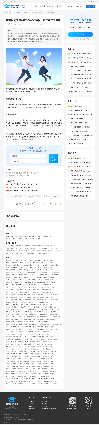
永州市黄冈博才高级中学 (33, 331)
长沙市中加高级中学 (45, 274)
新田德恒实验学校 (10, 289)
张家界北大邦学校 (49, 326)
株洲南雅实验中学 (33, 314)
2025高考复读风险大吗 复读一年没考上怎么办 (82, 114)
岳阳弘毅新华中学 (56, 248)
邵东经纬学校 (18, 299)
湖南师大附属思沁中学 (11, 250)
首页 (11, 1)
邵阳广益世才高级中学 (37, 245)
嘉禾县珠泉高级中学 (11, 383)
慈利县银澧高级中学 (37, 378)
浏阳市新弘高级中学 (38, 319)
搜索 (15, 1)
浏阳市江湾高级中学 (35, 321)
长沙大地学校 (36, 262)
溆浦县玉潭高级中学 (23, 358)
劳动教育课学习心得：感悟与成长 (19, 176)
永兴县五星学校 (10, 284)
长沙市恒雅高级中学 (37, 279)
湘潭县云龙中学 (10, 245)
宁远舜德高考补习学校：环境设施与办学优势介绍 (23, 184)
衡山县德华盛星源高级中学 (39, 299)
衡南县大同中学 (40, 329)
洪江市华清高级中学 (11, 358)
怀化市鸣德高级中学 (36, 361)
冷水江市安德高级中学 (11, 356)
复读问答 (60, 6)
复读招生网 (12, 12)
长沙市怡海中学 (21, 272)
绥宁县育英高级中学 (11, 376)
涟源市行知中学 (10, 331)
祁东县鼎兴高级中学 (25, 378)
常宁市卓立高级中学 (11, 363)
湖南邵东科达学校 (10, 272)
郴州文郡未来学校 (20, 284)
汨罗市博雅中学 (28, 311)
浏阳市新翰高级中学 (50, 319)
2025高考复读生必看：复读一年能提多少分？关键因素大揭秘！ (82, 83)
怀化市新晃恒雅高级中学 (27, 282)
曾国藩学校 (57, 307)
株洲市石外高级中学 (37, 381)
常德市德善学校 (49, 269)
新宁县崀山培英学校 (11, 294)
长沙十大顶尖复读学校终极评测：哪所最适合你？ (82, 191)
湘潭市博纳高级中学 (11, 326)
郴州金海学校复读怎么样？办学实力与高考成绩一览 (24, 190)
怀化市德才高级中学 (23, 371)
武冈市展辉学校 (54, 294)
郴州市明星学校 (10, 329)
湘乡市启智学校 (43, 314)
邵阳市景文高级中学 (48, 346)
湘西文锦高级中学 (34, 376)
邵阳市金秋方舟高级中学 (12, 366)
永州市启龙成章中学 (34, 289)
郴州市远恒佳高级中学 (23, 349)
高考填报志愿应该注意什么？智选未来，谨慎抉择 (24, 173)
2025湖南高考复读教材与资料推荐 (80, 127)
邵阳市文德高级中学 (50, 344)
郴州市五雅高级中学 (40, 282)
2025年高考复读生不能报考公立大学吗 (82, 179)
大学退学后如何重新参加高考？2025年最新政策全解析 (82, 53)
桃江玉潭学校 (21, 316)
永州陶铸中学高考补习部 (48, 287)
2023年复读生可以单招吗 (78, 143)
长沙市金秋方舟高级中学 (12, 262)
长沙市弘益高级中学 (24, 250)
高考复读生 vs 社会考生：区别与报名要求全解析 (82, 91)
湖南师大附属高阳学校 (11, 292)
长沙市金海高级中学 (56, 274)
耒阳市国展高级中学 (49, 378)
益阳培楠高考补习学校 (24, 269)
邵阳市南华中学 (27, 299)
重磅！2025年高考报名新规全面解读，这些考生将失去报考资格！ (82, 70)
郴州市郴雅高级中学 (48, 356)
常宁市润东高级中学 (38, 344)
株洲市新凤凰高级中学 (11, 381)
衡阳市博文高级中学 (48, 304)
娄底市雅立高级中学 (24, 373)
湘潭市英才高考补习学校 (36, 267)
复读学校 (42, 6)
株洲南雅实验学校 (54, 265)
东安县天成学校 (23, 287)
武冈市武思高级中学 (24, 353)
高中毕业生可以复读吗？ (78, 106)
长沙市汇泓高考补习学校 (22, 260)
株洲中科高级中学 (30, 339)
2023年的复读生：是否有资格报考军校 (82, 135)
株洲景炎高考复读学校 (26, 265)
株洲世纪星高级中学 (38, 326)
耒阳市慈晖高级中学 (23, 341)
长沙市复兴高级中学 (32, 272)
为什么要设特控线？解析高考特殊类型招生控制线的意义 (82, 175)
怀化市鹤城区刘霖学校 (46, 358)
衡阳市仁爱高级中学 (11, 351)
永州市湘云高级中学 (11, 368)
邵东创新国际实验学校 (37, 269)
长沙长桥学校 (9, 253)
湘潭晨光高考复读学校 (11, 267)
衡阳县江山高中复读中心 (45, 302)
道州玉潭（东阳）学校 (11, 287)
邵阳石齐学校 (9, 299)
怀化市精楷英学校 (20, 331)
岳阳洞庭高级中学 (45, 248)
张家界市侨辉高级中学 (11, 373)
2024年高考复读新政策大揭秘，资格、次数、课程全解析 (82, 78)
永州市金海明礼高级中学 (45, 284)
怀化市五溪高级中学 (37, 383)
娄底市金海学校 (10, 309)
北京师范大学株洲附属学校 (40, 265)
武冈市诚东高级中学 (48, 361)
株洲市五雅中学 (10, 314)
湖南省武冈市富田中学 (11, 297)
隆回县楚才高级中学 (24, 346)
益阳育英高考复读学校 (11, 269)
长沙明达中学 (9, 236)
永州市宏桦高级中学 (46, 289)
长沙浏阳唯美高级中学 (49, 279)
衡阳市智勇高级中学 (11, 349)
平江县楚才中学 (10, 311)
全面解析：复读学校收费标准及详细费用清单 (82, 166)
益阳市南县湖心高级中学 (12, 319)
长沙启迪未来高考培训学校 (12, 265)
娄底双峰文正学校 (45, 309)
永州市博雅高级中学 (36, 292)
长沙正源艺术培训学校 (11, 302)
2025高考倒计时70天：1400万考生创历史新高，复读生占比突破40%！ (82, 58)
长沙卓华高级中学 (35, 250)
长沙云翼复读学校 (10, 238)
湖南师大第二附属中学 (34, 236)
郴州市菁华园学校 (51, 282)
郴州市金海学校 (20, 329)
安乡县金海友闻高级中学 (50, 381)
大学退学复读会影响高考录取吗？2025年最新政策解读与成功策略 (82, 74)
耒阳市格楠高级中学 (11, 341)
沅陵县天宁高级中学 (25, 366)
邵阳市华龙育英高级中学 (37, 373)
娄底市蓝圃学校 (50, 336)
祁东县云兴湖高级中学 (11, 346)
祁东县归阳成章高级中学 (52, 329)
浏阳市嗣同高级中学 (23, 274)
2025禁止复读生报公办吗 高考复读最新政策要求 (82, 187)
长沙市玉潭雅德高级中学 (36, 277)
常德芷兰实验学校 (23, 248)
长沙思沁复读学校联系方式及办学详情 (20, 187)
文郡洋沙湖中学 (57, 250)
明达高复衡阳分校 (24, 336)
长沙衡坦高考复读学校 (22, 238)
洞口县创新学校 (22, 294)
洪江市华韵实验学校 (46, 331)
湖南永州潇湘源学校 (48, 292)
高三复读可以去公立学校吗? (78, 139)
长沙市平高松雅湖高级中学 (12, 304)
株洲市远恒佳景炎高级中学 (24, 326)
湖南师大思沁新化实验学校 (32, 309)
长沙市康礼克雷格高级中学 (24, 344)
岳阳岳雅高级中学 (19, 339)
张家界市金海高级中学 (23, 363)
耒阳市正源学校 (23, 302)
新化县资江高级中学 (47, 307)
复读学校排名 (32, 408)
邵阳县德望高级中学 (36, 349)
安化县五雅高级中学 (11, 316)
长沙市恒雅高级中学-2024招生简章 (81, 62)
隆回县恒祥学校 (31, 294)
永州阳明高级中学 (52, 339)
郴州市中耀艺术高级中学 (24, 383)
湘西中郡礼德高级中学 (47, 368)
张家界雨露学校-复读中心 (12, 307)
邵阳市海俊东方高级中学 (47, 376)
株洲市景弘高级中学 (36, 356)
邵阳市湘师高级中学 (35, 371)
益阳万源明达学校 (23, 277)
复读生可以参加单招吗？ (78, 118)
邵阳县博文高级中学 (11, 344)
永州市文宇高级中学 (22, 289)
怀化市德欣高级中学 (35, 368)
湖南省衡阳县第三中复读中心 (23, 245)
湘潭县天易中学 (23, 324)
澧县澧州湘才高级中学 (11, 353)
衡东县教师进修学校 (53, 299)
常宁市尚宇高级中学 (47, 341)
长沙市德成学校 (10, 321)
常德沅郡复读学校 (34, 248)
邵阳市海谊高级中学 (36, 363)
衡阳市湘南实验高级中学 (50, 351)
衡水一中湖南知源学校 (51, 311)
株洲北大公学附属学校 (21, 314)
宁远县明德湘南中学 (32, 284)
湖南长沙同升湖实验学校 (21, 236)
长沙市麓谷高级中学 (47, 250)
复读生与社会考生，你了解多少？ (80, 87)
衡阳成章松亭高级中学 (50, 373)
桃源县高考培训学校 (25, 307)
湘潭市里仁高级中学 (11, 279)
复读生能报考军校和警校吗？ (79, 66)
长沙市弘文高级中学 (55, 272)
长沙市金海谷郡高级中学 (12, 336)
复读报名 (79, 6)
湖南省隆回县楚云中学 (43, 294)
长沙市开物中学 (46, 321)
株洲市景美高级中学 (48, 363)
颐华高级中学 (19, 311)
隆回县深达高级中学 (35, 341)
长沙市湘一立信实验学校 (36, 260)
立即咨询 (80, 34)
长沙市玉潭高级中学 (43, 272)
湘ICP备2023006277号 (23, 414)
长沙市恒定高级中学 (32, 253)
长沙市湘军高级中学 (20, 253)
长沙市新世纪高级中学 (11, 277)
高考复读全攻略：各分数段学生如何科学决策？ (82, 110)
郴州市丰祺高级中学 (36, 346)
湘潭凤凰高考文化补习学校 (12, 282)
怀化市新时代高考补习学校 (37, 336)
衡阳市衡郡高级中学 (11, 334)
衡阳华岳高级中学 (30, 329)
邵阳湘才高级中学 (34, 358)
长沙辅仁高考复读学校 (25, 262)
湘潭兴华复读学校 (23, 267)
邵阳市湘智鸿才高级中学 (25, 297)
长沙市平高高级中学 (47, 334)
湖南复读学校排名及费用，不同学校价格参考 (82, 196)
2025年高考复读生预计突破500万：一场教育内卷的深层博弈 (82, 158)
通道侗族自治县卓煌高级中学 (49, 371)
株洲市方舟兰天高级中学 (24, 279)
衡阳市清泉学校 (25, 304)
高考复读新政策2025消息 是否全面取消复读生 (82, 162)
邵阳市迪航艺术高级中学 (36, 351)
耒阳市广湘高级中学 (11, 371)
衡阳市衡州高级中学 (36, 304)
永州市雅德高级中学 (23, 368)
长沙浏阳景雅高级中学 (25, 319)
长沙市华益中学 (50, 297)
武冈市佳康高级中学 (23, 376)
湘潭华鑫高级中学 (48, 267)
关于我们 (44, 401)
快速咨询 (91, 6)
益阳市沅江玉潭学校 (45, 316)
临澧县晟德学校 (36, 307)
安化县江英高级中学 (37, 366)
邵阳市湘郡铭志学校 (50, 245)
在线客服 (44, 406)
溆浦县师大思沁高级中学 (12, 378)
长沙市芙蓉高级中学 (49, 260)
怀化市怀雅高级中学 (36, 353)
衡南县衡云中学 (22, 334)
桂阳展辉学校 (9, 339)
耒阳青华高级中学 (48, 366)
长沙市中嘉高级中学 (41, 339)
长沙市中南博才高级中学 (22, 321)
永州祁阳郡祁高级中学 (34, 287)
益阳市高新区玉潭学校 (32, 316)
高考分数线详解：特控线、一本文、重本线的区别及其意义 (82, 171)
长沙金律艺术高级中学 (47, 262)
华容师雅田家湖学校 (39, 311)
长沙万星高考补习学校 (35, 238)
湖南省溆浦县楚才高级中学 (50, 383)
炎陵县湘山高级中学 (48, 353)
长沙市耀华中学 (10, 260)
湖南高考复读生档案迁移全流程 (79, 122)
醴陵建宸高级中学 (10, 361)
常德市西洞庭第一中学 (11, 248)
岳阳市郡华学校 (55, 309)
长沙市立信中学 (34, 274)
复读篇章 (26, 12)
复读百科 (50, 6)
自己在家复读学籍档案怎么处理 (79, 131)
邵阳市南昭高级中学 (23, 351)
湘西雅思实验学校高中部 (34, 334)
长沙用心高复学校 (43, 253)
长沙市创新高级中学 (45, 324)
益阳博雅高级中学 (56, 316)
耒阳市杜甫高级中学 (48, 349)
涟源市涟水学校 (20, 309)
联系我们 (44, 403)
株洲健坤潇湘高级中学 (11, 324)
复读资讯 (69, 6)
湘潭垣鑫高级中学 (54, 314)
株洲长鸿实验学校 (33, 324)
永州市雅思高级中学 (24, 292)
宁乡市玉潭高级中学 (56, 324)
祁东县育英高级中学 (24, 356)
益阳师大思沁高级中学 (49, 277)
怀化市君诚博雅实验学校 (23, 361)
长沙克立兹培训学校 (47, 236)
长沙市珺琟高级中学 (11, 274)
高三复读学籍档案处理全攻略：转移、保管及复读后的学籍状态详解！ (82, 183)
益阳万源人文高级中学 (24, 381)
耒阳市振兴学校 (33, 302)
